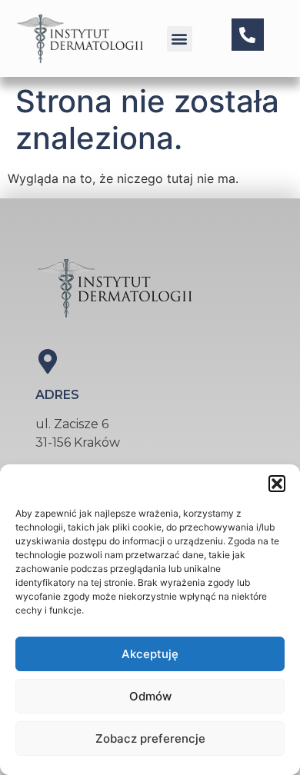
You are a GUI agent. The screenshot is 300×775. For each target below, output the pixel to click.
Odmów (150, 696)
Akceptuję (150, 654)
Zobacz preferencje (150, 738)
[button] (277, 483)
